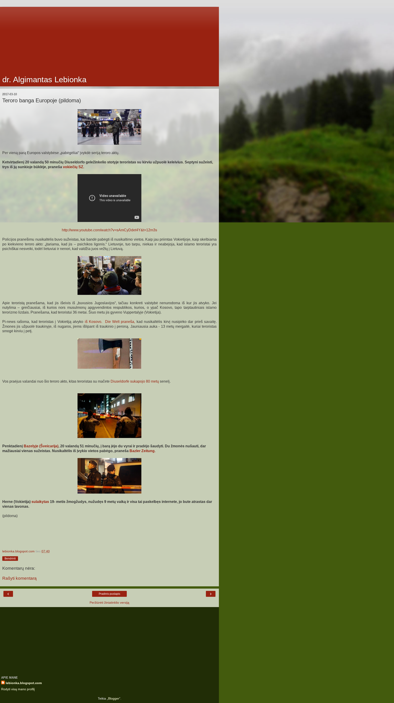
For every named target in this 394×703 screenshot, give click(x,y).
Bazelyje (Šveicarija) (41, 446)
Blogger (113, 698)
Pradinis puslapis (109, 593)
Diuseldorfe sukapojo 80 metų (135, 381)
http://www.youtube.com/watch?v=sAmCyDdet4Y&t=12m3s (109, 230)
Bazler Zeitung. (143, 451)
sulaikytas (40, 502)
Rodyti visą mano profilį (18, 689)
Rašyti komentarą (19, 578)
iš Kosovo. (93, 322)
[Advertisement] (109, 39)
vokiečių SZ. (73, 167)
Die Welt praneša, (120, 322)
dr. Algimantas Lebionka (44, 79)
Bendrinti (10, 558)
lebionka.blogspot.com (24, 683)
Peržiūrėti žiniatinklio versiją (109, 602)
